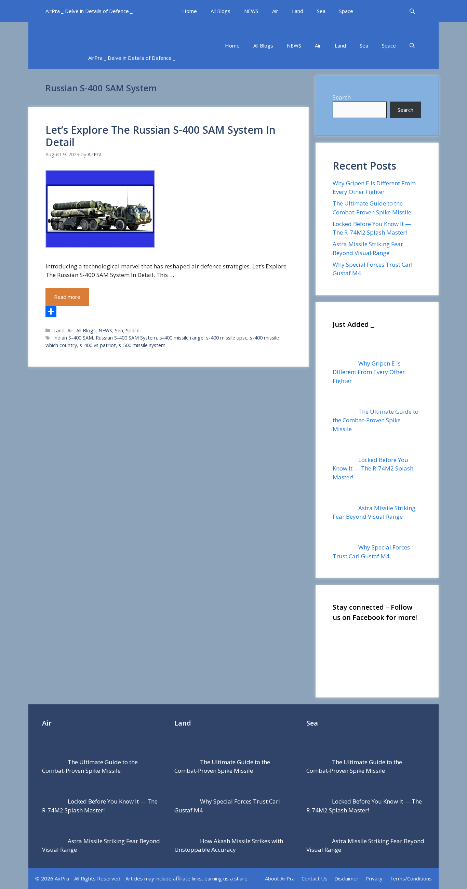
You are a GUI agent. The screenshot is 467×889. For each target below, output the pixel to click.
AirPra (62, 878)
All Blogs (220, 11)
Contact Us (315, 878)
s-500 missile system (142, 345)
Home (189, 11)
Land (297, 11)
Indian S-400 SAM (73, 337)
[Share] (168, 311)
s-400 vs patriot (98, 345)
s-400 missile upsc (226, 337)
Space (346, 11)
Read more (67, 296)
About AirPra (280, 878)
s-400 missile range (181, 337)
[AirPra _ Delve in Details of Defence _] (153, 34)
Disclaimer (346, 878)
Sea (321, 11)
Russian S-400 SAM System (126, 337)
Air (275, 11)
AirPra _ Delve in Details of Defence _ (89, 11)
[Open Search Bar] (412, 11)
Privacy (374, 878)
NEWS (251, 11)
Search (342, 97)
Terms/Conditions (410, 878)
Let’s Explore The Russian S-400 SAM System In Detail (160, 136)
